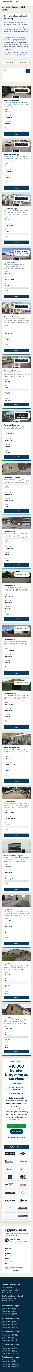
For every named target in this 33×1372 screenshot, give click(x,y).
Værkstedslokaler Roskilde (9, 1327)
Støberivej (8, 1253)
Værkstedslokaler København (10, 1308)
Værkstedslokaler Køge (8, 1350)
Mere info (16, 134)
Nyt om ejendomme (7, 1300)
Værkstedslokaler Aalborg (9, 1313)
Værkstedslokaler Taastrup (10, 1353)
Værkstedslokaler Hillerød (9, 1361)
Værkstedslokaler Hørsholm (10, 1337)
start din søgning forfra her (16, 55)
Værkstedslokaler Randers (9, 1321)
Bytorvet (7, 1258)
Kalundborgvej (9, 1261)
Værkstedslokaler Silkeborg (10, 1335)
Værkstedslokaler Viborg (9, 1347)
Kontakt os (5, 1302)
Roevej (7, 1263)
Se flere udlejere (16, 1147)
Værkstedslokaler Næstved (10, 1340)
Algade (7, 1250)
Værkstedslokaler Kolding (9, 1323)
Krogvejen (8, 1248)
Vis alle (17, 1270)
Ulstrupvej (8, 1256)
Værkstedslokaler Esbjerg (9, 1314)
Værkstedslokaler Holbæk (9, 1363)
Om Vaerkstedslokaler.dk (9, 1298)
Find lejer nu (16, 1131)
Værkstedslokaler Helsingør (10, 1339)
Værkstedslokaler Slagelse (9, 1360)
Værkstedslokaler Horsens (9, 1324)
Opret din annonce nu (16, 1126)
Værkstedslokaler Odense (9, 1311)
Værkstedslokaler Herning (9, 1334)
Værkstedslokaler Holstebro (10, 1351)
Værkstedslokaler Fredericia (10, 1348)
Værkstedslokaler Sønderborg (10, 1364)
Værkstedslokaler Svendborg (10, 1366)
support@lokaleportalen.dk (10, 1290)
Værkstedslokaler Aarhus (9, 1310)
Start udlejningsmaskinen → (16, 1138)
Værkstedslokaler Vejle (8, 1326)
